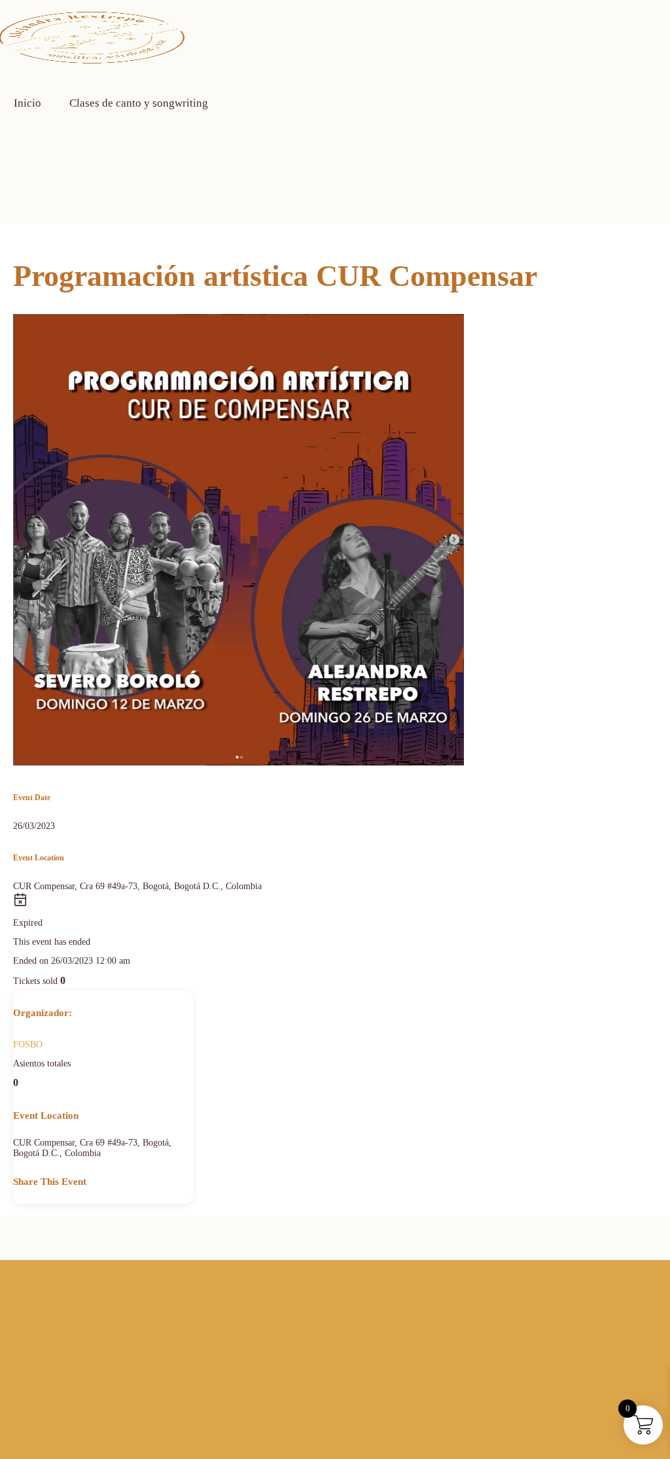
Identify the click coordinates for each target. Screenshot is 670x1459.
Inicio (27, 103)
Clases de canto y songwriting (138, 103)
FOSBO (28, 1044)
